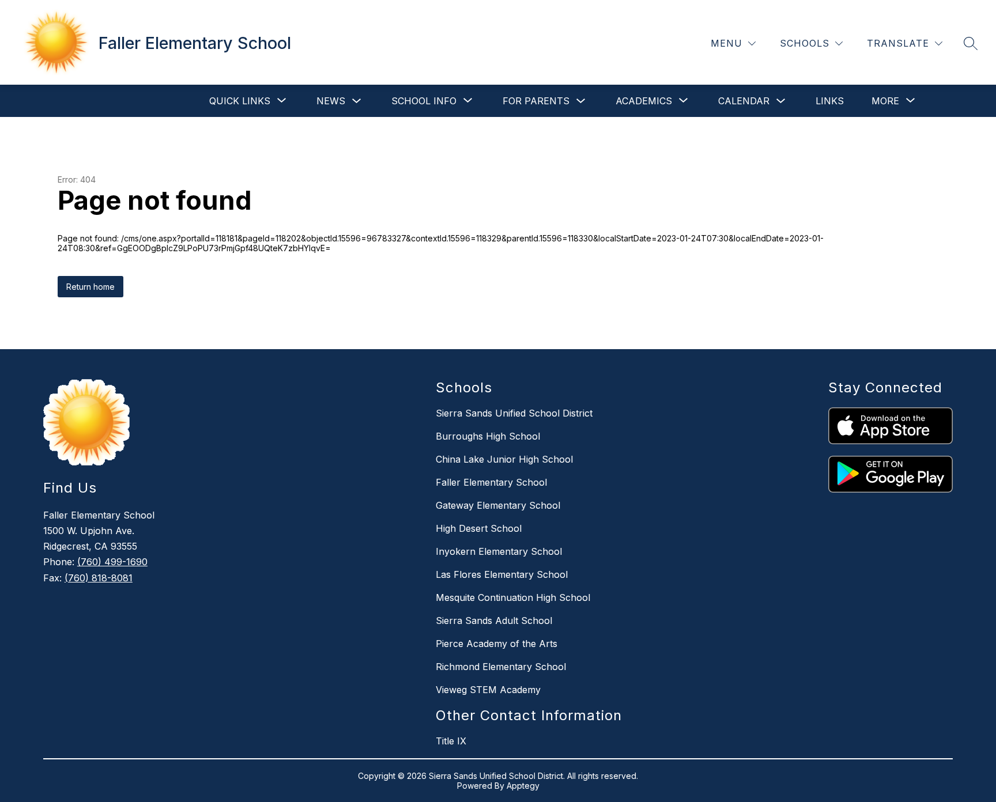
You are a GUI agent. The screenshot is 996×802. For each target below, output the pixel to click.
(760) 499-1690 (112, 562)
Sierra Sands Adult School (494, 620)
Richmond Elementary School (501, 666)
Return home (90, 287)
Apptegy (523, 785)
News (330, 101)
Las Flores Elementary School (502, 574)
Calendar (743, 101)
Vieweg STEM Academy (488, 689)
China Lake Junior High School (504, 459)
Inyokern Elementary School (499, 551)
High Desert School (479, 528)
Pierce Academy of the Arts (496, 643)
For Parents (536, 101)
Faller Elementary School (491, 482)
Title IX (451, 741)
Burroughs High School (488, 436)
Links (830, 101)
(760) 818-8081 (99, 578)
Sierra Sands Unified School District (514, 413)
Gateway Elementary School (498, 505)
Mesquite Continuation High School (513, 597)
